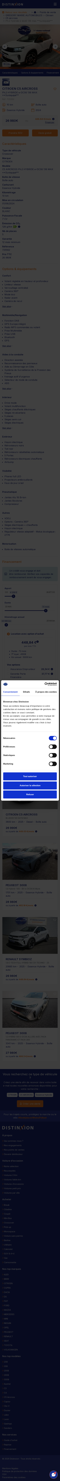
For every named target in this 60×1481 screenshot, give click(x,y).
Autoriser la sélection (30, 785)
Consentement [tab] (10, 692)
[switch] (53, 747)
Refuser (30, 794)
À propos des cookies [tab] (46, 692)
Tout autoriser (30, 776)
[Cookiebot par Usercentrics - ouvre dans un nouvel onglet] (44, 684)
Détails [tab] (26, 692)
